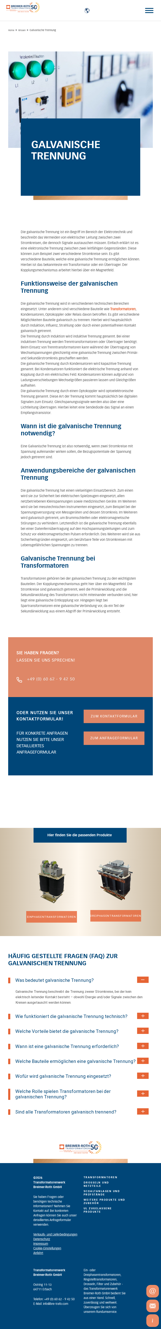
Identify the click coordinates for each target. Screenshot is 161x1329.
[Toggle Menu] (149, 10)
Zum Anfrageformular (114, 738)
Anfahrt (38, 1253)
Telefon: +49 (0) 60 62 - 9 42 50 (54, 1299)
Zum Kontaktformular (114, 716)
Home (11, 30)
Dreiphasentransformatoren (115, 915)
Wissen (22, 30)
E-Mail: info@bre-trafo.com (50, 1304)
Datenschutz (41, 1239)
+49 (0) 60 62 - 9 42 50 (51, 679)
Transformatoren (123, 309)
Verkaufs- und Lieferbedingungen (55, 1234)
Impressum (40, 1243)
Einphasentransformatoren (51, 916)
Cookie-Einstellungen (47, 1248)
